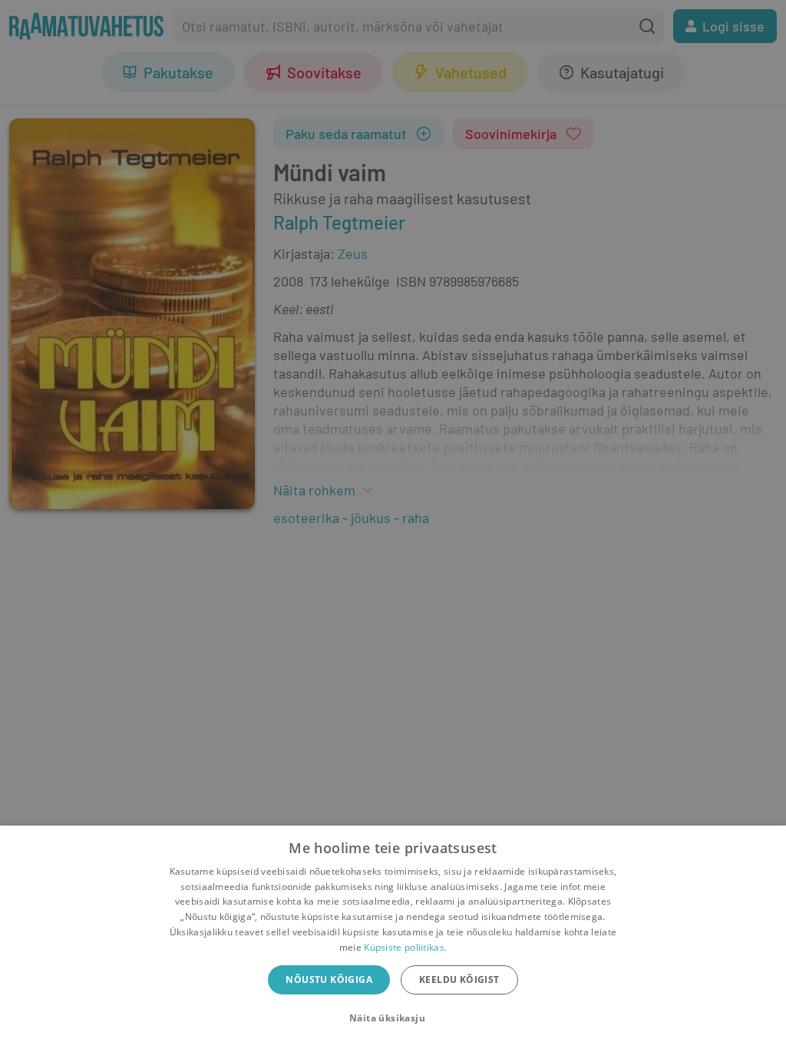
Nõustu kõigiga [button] (329, 979)
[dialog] (393, 937)
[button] (393, 1018)
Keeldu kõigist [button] (459, 979)
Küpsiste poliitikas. (405, 947)
